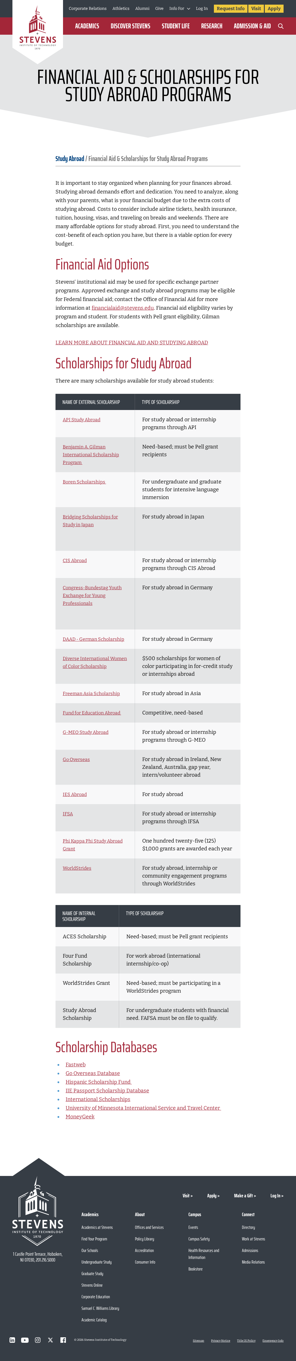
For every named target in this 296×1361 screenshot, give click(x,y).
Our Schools (90, 1250)
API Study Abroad (81, 419)
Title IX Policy (246, 1340)
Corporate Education (96, 1296)
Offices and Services (149, 1227)
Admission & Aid (252, 26)
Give (159, 8)
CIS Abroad (75, 560)
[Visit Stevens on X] (50, 1340)
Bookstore (195, 1269)
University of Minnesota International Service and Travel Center (143, 1108)
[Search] (280, 26)
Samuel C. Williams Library (100, 1308)
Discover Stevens (130, 26)
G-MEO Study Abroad (85, 732)
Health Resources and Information (203, 1254)
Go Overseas (76, 759)
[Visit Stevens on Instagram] (37, 1340)
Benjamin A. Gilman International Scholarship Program (91, 454)
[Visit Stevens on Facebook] (63, 1340)
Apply (274, 8)
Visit (256, 8)
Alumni (142, 8)
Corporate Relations (88, 8)
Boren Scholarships (84, 482)
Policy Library (144, 1238)
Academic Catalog (94, 1319)
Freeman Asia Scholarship (91, 693)
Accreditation (144, 1250)
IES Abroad (75, 794)
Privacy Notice (220, 1340)
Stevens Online (92, 1285)
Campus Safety (199, 1238)
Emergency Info (273, 1340)
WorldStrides (77, 868)
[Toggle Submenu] (188, 8)
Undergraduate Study (97, 1262)
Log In (202, 8)
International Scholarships (98, 1099)
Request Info (231, 8)
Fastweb (76, 1064)
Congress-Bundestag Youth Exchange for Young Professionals (92, 595)
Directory (248, 1227)
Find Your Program (94, 1238)
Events (193, 1227)
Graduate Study (92, 1273)
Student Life (176, 26)
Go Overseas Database (93, 1073)
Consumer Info (145, 1262)
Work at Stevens (253, 1238)
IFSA (68, 814)
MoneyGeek (80, 1116)
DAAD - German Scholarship (93, 639)
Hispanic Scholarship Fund (99, 1082)
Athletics (121, 8)
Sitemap (198, 1340)
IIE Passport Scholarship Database (107, 1090)
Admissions (250, 1250)
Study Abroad (70, 158)
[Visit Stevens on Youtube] (24, 1340)
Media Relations (253, 1262)
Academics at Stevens (97, 1227)
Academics (87, 26)
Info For (176, 8)
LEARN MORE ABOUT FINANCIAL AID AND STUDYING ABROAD (132, 342)
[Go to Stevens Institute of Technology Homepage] (37, 1211)
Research (211, 26)
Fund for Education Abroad (92, 713)
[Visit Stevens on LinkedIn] (12, 1340)
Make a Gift (243, 1196)
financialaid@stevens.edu (123, 308)
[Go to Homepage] (37, 33)
